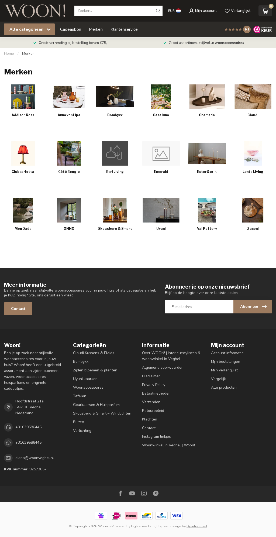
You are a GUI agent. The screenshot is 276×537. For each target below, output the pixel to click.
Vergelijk (218, 378)
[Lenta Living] (253, 153)
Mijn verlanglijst (224, 370)
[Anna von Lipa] (69, 96)
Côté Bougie (69, 172)
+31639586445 (28, 427)
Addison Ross (23, 115)
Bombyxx (115, 115)
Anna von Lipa (69, 115)
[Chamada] (207, 96)
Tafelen (79, 396)
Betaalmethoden (156, 393)
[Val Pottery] (207, 210)
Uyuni (161, 229)
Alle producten (224, 387)
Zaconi (253, 229)
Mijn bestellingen (225, 361)
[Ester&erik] (207, 153)
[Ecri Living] (115, 153)
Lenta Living (253, 172)
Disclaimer (151, 376)
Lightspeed (140, 526)
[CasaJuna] (161, 96)
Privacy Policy (153, 384)
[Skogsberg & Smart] (115, 210)
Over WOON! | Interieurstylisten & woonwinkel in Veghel (171, 355)
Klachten (149, 419)
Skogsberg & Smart (115, 229)
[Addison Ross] (23, 96)
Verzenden (151, 402)
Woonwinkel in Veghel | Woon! (168, 445)
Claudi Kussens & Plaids (93, 352)
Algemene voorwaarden (163, 367)
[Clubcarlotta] (23, 153)
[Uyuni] (161, 210)
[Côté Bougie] (69, 153)
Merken (96, 29)
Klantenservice (124, 29)
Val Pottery (207, 229)
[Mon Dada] (23, 210)
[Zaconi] (253, 210)
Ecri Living (115, 172)
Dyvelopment (197, 526)
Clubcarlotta (23, 172)
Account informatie (227, 352)
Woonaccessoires (88, 387)
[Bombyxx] (115, 96)
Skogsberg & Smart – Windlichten (102, 413)
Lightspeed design (166, 526)
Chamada (207, 115)
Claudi (252, 115)
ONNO (69, 229)
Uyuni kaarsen (85, 378)
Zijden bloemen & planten (95, 370)
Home (9, 53)
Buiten (78, 422)
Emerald (161, 172)
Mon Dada (23, 229)
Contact (18, 308)
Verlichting (82, 430)
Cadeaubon (70, 29)
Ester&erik (207, 172)
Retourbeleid (153, 410)
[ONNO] (69, 210)
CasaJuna (161, 115)
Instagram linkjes (156, 436)
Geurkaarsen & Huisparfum (96, 404)
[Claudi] (253, 96)
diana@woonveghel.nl (34, 457)
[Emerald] (161, 153)
